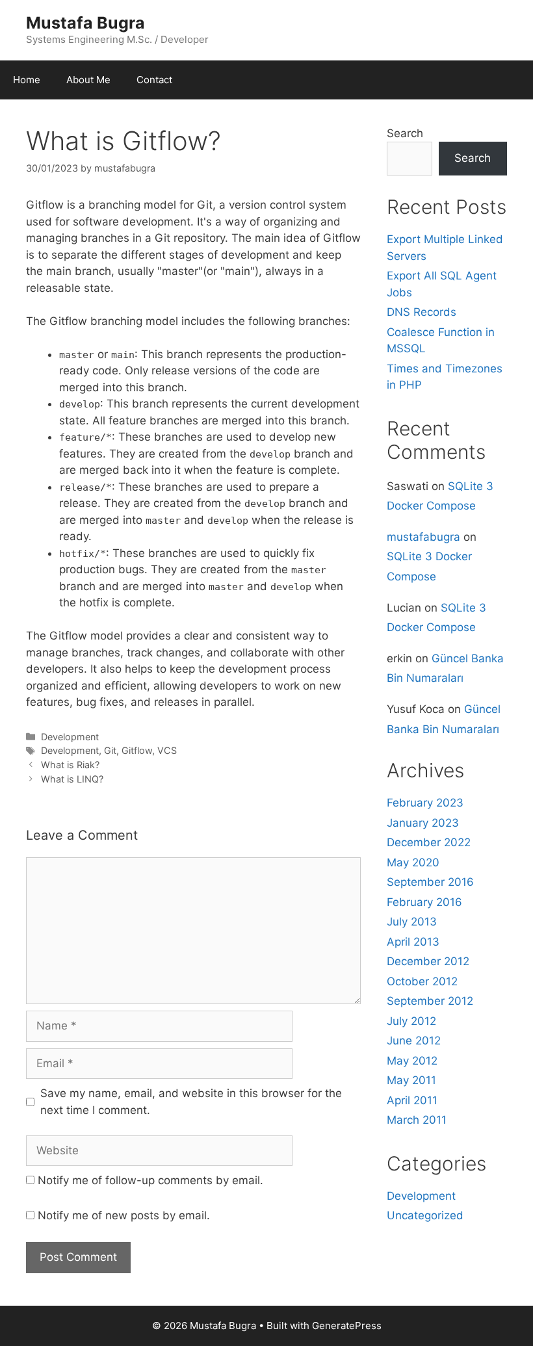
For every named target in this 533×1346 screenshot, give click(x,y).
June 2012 (414, 1040)
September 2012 (430, 1000)
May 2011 (411, 1080)
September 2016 (430, 881)
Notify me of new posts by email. (124, 1215)
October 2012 (422, 981)
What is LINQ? (72, 778)
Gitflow (137, 750)
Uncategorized (425, 1215)
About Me (88, 79)
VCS (167, 750)
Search (405, 133)
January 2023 (423, 822)
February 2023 (425, 802)
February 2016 (424, 902)
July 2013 (412, 921)
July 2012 (411, 1021)
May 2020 (413, 862)
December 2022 (429, 842)
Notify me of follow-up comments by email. (150, 1180)
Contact (154, 79)
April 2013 (413, 941)
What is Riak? (70, 764)
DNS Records (421, 311)
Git (110, 750)
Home (26, 79)
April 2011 (412, 1100)
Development (70, 736)
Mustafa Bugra (85, 22)
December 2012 (428, 961)
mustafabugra (423, 536)
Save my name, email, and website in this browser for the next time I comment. (191, 1102)
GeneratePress (347, 1325)
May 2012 (412, 1060)
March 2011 (417, 1119)
